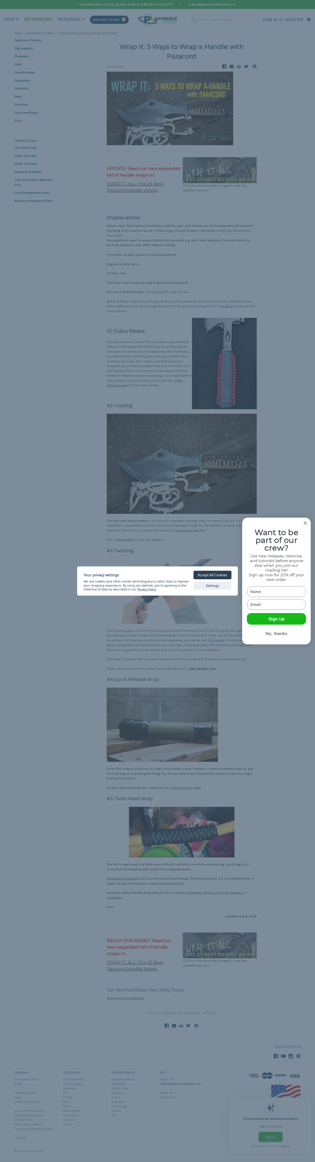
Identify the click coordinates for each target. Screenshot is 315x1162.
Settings (212, 585)
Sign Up (276, 619)
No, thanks (276, 633)
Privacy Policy (146, 589)
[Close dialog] (305, 523)
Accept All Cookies (212, 575)
